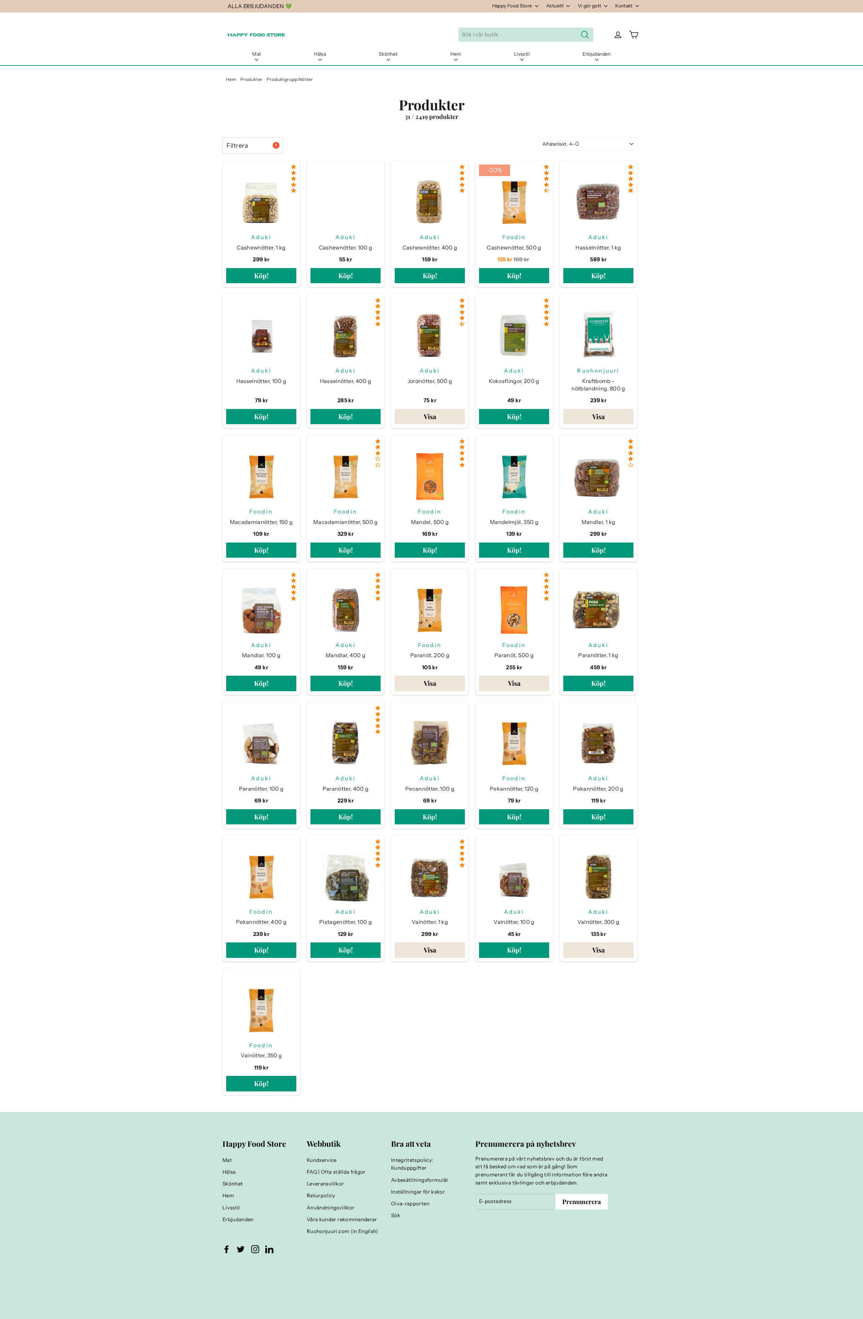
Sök (395, 1215)
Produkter (251, 79)
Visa (430, 416)
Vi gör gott (590, 6)
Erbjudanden (597, 54)
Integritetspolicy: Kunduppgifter (412, 1164)
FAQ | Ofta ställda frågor (336, 1172)
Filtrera (252, 145)
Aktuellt (555, 6)
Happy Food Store (512, 6)
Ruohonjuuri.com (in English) (342, 1231)
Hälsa (320, 54)
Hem (455, 54)
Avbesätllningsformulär (420, 1180)
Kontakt (624, 6)
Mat (256, 54)
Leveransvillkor (325, 1184)
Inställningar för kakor (418, 1192)
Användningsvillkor (330, 1208)
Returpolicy (321, 1196)
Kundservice (322, 1160)
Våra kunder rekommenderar (342, 1220)
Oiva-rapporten (410, 1204)
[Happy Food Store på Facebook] (226, 1249)
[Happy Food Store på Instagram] (255, 1249)
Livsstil (522, 54)
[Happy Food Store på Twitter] (241, 1249)
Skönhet (388, 54)
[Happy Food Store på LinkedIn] (269, 1249)
